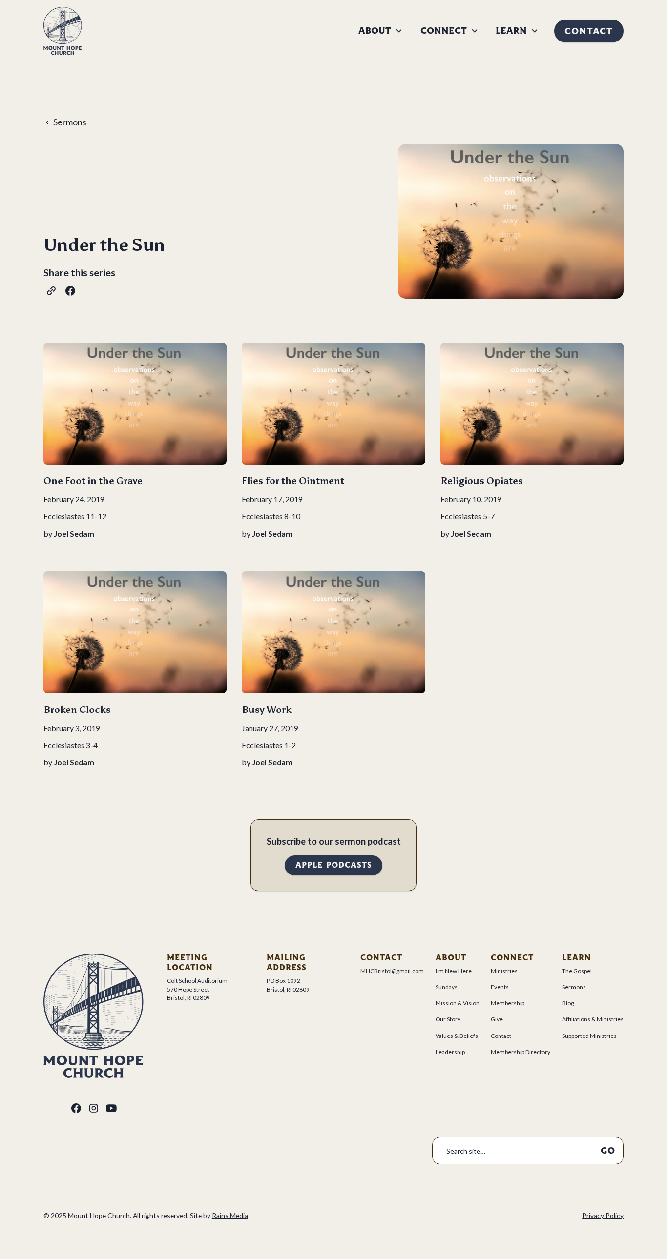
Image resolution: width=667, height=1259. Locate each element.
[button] (381, 31)
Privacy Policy (603, 1215)
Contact (588, 31)
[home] (62, 31)
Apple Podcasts (333, 865)
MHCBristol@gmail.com (392, 971)
